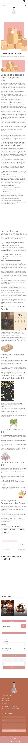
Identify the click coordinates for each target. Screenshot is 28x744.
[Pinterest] (14, 741)
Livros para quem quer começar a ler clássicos (7, 607)
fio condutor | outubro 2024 (20, 608)
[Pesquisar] (23, 626)
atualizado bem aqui (5, 514)
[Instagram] (3, 1)
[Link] (16, 741)
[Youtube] (11, 741)
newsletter (13, 541)
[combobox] (11, 626)
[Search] (25, 5)
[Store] (19, 741)
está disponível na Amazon (15, 413)
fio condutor (6, 541)
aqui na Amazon (14, 245)
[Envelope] (5, 1)
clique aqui (14, 667)
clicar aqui (19, 516)
